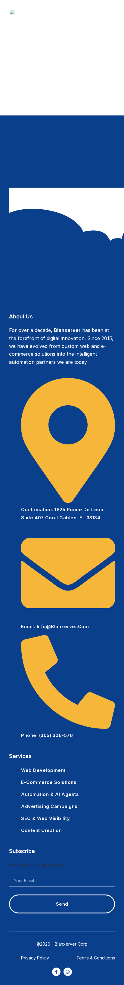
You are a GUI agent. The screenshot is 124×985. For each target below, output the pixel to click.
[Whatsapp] (68, 972)
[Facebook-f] (56, 972)
